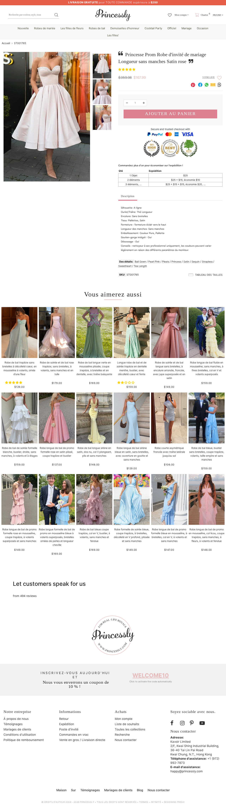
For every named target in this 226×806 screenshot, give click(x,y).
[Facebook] (173, 723)
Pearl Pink (154, 261)
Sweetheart (125, 265)
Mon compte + (182, 15)
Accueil (6, 43)
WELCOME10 (150, 675)
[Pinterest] (193, 723)
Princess (176, 261)
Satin (186, 261)
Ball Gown (140, 261)
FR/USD (217, 15)
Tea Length (140, 265)
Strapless (207, 261)
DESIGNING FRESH (174, 802)
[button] (127, 69)
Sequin (196, 261)
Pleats (165, 261)
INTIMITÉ (156, 802)
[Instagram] (183, 723)
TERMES (143, 802)
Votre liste (208, 77)
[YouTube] (203, 723)
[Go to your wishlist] (170, 13)
